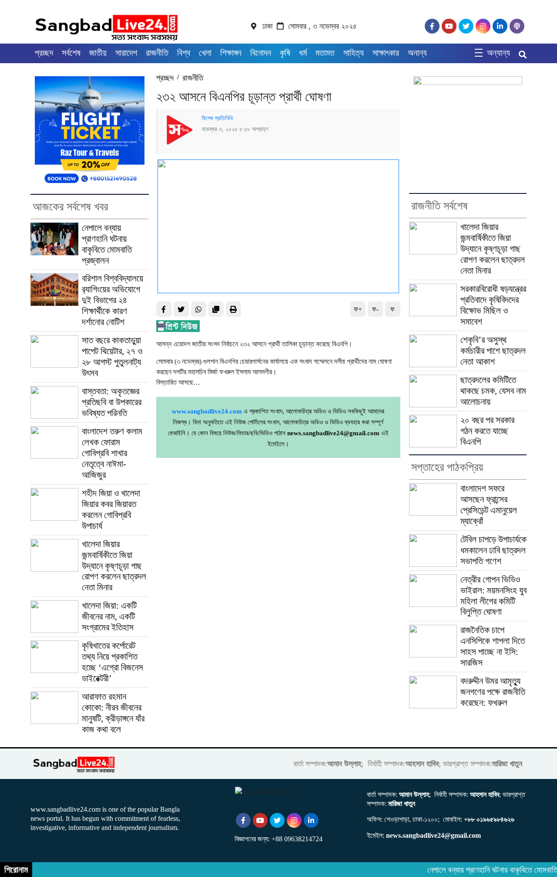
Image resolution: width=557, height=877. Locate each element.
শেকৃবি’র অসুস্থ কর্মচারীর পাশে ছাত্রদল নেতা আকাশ (493, 351)
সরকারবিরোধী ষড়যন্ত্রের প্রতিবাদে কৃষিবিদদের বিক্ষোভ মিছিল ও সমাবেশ (493, 305)
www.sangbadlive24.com (207, 411)
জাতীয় (98, 53)
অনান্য (417, 53)
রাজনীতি (157, 53)
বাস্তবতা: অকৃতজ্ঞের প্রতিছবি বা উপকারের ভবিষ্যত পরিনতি (111, 402)
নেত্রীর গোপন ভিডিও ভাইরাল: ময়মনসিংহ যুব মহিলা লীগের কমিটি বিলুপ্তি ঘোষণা (493, 595)
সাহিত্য (353, 53)
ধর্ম (303, 53)
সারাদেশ (126, 53)
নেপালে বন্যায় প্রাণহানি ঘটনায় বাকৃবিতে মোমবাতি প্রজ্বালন (107, 244)
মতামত (325, 53)
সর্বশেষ (71, 53)
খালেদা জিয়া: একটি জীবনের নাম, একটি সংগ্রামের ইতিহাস (109, 616)
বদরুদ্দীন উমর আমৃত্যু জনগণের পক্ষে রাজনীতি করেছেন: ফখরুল (492, 692)
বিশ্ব (183, 53)
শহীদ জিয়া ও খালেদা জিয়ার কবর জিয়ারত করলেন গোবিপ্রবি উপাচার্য (111, 509)
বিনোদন (260, 53)
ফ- (375, 309)
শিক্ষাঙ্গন (231, 53)
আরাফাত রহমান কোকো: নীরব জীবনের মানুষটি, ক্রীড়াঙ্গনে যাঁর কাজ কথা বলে (113, 713)
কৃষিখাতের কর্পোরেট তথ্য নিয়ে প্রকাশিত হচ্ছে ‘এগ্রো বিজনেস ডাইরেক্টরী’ (112, 662)
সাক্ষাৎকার (385, 53)
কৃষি (285, 53)
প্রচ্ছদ (44, 53)
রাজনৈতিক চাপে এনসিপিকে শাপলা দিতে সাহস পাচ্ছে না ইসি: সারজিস (492, 646)
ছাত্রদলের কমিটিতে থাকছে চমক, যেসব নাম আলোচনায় (493, 391)
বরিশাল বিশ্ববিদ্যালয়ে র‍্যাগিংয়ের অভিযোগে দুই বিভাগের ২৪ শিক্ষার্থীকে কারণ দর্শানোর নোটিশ (112, 300)
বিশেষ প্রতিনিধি (217, 118)
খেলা (205, 53)
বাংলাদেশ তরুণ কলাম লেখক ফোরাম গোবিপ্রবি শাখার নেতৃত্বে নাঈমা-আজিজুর (112, 453)
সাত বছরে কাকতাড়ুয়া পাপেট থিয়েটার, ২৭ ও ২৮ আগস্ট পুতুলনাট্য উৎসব (112, 356)
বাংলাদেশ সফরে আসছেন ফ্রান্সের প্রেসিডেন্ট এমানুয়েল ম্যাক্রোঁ (488, 504)
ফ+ (358, 309)
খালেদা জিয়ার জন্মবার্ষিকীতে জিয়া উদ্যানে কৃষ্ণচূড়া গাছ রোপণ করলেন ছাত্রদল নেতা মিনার (114, 566)
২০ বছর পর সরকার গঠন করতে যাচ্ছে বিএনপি (487, 431)
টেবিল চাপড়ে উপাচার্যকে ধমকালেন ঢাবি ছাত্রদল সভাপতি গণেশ (493, 550)
